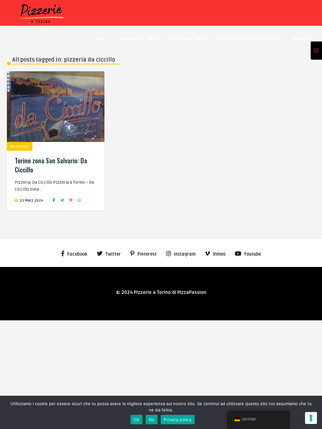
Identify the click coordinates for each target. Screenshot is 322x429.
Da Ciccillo (19, 146)
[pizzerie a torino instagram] (316, 51)
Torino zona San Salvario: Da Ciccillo (51, 165)
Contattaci (301, 38)
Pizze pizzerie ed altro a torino (247, 38)
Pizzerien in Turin (186, 38)
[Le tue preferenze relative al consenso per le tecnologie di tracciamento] (311, 418)
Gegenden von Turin (137, 38)
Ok (136, 419)
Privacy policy (178, 419)
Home (100, 38)
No (152, 419)
